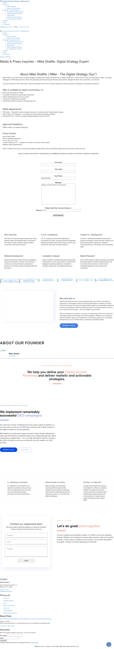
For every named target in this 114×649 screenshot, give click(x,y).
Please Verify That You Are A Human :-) (54, 209)
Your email (58, 169)
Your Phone (54, 193)
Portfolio (6, 21)
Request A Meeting (5, 57)
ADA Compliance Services (14, 17)
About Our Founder (9, 605)
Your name (58, 162)
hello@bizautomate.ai (6, 27)
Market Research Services (14, 13)
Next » (13, 626)
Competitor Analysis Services (15, 12)
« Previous (3, 626)
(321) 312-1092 (4, 589)
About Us (6, 5)
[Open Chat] (109, 644)
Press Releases (11, 6)
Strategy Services (8, 600)
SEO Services (11, 15)
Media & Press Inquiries (13, 8)
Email (1, 638)
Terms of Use (34, 642)
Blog (5, 22)
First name (3, 635)
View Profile (12, 356)
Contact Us (7, 24)
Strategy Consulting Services (12, 10)
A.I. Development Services (14, 19)
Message (54, 196)
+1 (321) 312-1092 (23, 27)
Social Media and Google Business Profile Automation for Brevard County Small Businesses (26, 619)
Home (5, 3)
